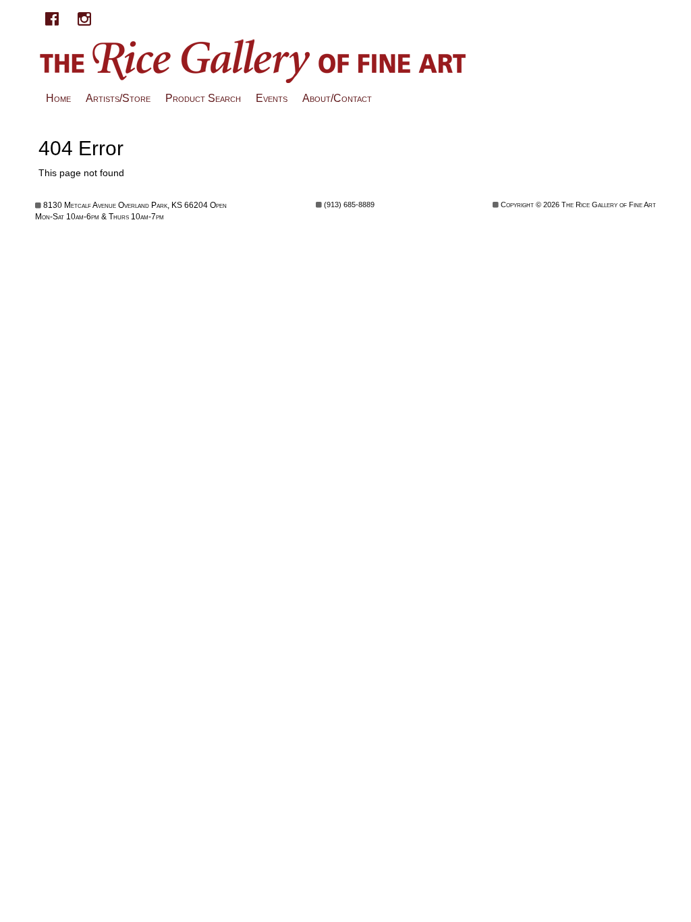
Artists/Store (118, 98)
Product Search (203, 98)
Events (271, 98)
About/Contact (337, 98)
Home (58, 98)
